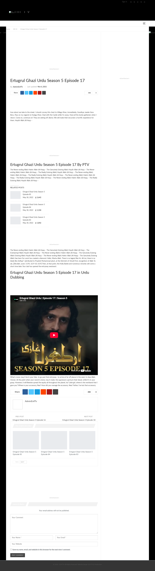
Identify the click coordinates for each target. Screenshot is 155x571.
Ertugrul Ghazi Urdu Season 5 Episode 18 (78, 420)
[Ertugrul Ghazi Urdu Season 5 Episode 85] (15, 195)
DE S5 (11, 74)
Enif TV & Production (95, 564)
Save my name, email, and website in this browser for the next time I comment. (41, 550)
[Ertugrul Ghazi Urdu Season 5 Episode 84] (15, 208)
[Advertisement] (102, 11)
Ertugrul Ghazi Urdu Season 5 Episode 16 (29, 420)
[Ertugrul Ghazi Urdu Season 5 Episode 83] (15, 220)
